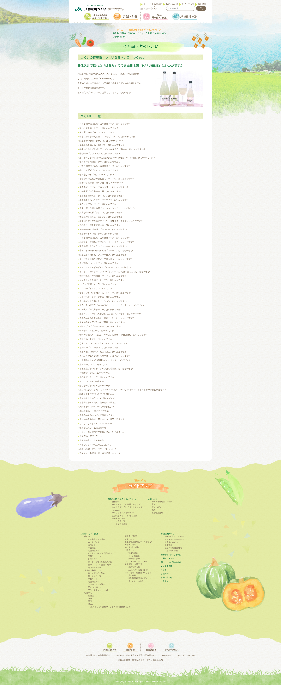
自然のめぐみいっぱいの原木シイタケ (96, 415)
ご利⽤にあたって (168, 558)
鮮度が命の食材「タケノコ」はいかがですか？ (100, 212)
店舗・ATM (152, 499)
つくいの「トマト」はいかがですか (95, 288)
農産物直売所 (157, 513)
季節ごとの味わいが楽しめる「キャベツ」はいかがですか (106, 250)
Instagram (116, 510)
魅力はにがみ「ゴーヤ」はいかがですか (97, 204)
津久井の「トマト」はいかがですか (95, 339)
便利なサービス (94, 556)
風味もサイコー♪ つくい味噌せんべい (97, 407)
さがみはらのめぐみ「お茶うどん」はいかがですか (103, 352)
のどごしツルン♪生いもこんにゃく (95, 444)
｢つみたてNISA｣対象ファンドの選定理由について (109, 607)
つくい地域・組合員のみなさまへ (139, 573)
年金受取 (92, 548)
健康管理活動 (134, 567)
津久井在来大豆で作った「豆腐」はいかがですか (102, 322)
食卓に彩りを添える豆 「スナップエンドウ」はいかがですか (107, 136)
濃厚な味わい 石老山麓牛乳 (92, 428)
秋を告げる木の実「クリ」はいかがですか (98, 233)
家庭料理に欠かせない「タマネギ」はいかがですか (103, 246)
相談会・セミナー (132, 550)
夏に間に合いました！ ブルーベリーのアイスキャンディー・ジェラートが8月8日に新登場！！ (122, 390)
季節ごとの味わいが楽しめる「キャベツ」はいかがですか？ (107, 179)
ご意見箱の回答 (171, 550)
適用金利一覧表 (94, 567)
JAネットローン (95, 587)
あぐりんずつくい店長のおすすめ (126, 504)
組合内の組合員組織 (173, 548)
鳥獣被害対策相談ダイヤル (139, 578)
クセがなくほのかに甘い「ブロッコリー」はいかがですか (106, 259)
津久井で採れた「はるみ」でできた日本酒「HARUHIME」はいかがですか (113, 335)
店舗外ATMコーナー (160, 507)
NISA (90, 598)
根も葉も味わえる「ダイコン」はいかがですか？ (102, 195)
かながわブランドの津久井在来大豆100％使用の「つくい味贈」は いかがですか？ (117, 158)
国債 (90, 601)
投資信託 (92, 596)
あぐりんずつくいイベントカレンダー (128, 507)
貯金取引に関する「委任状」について (104, 553)
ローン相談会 (134, 556)
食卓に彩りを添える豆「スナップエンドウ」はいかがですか (107, 208)
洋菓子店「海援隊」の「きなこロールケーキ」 (100, 453)
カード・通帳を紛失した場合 (100, 562)
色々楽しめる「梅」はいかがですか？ (96, 132)
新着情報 (116, 501)
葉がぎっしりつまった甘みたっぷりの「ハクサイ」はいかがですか (110, 314)
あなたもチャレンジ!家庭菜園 (124, 516)
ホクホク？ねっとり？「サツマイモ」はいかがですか (104, 200)
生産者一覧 (120, 521)
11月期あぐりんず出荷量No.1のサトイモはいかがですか (105, 360)
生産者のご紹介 (118, 518)
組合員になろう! (172, 542)
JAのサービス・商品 (89, 534)
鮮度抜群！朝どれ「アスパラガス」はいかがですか (103, 255)
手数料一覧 (92, 579)
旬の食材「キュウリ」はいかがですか (96, 330)
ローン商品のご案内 (96, 573)
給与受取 (92, 545)
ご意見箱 (164, 581)
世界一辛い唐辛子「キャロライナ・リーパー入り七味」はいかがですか (112, 305)
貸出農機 (132, 575)
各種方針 (164, 574)
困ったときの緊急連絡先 (171, 562)
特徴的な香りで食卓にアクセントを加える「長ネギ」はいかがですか (111, 221)
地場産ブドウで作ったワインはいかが (96, 394)
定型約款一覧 (93, 550)
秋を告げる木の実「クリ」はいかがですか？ (99, 162)
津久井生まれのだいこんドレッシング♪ (97, 398)
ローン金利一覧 (94, 576)
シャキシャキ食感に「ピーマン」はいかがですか (102, 280)
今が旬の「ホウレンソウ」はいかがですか (98, 263)
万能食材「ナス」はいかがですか (94, 373)
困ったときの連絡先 (152, 4)
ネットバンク (93, 542)
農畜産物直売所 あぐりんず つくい (145, 30)
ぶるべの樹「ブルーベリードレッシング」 (98, 449)
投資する (88, 593)
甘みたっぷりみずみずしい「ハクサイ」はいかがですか (105, 267)
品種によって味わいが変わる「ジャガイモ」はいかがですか (107, 242)
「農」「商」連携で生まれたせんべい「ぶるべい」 (103, 432)
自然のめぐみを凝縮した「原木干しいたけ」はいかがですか (107, 318)
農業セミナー (134, 558)
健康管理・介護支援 (133, 564)
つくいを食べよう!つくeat (123, 513)
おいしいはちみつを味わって (92, 381)
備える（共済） (131, 536)
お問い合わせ (172, 4)
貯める (87, 536)
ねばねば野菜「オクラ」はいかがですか (97, 284)
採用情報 (202, 4)
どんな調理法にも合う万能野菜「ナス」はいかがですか (106, 124)
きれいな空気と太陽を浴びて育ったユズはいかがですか (105, 356)
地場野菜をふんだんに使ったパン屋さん (97, 402)
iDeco (90, 604)
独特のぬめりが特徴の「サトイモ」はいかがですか (103, 229)
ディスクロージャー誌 (174, 539)
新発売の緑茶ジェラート (90, 436)
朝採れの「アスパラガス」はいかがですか (98, 347)
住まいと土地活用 (136, 581)
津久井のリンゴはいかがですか (93, 364)
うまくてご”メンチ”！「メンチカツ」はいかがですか (103, 343)
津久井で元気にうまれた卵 (91, 440)
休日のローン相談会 (96, 584)
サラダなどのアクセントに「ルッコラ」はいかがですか (105, 292)
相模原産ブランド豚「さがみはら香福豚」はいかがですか (106, 368)
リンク (164, 570)
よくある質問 (166, 566)
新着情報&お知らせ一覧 (171, 555)
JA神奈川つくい (168, 534)
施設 (153, 510)
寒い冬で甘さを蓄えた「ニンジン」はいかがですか (103, 301)
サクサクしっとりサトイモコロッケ (95, 423)
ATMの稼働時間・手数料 (162, 501)
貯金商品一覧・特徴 (96, 539)
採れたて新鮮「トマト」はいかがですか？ (98, 128)
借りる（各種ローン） (93, 570)
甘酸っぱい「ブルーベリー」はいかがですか (99, 326)
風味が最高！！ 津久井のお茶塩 (94, 411)
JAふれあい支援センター (139, 570)
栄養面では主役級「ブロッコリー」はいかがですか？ (104, 187)
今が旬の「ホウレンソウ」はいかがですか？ (99, 153)
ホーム (120, 30)
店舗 (153, 504)
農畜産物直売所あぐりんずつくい (122, 499)
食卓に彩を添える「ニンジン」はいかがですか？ (102, 145)
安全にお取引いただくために (100, 565)
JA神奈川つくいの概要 (174, 536)
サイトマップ (188, 4)
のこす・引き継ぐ (132, 547)
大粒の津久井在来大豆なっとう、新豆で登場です (102, 419)
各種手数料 (92, 559)
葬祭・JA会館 (131, 544)
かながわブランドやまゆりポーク (94, 385)
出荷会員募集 (121, 524)
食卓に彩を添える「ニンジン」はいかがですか (100, 217)
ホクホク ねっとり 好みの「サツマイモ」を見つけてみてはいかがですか (114, 271)
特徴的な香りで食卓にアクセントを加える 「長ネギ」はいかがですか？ (112, 149)
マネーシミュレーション (98, 590)
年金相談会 (133, 553)
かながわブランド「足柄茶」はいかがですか (99, 297)
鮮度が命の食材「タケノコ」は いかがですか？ (101, 141)
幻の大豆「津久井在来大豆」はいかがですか (99, 191)
